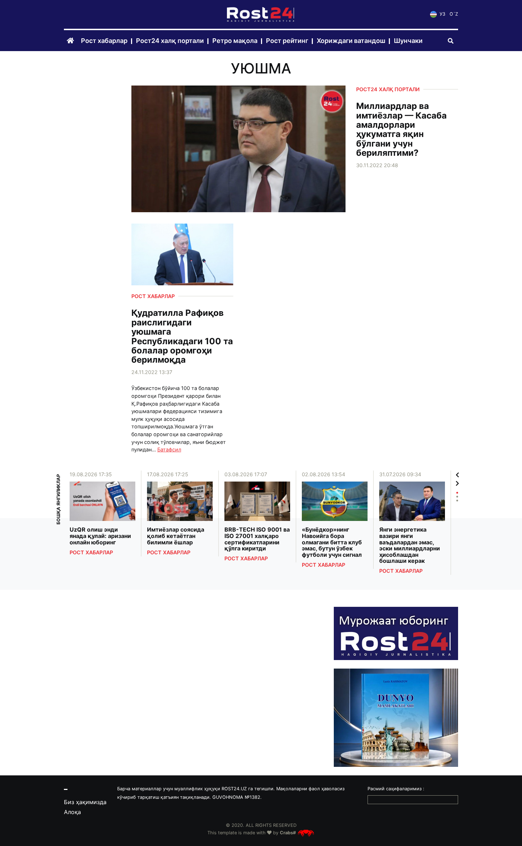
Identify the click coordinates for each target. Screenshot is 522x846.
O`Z (454, 14)
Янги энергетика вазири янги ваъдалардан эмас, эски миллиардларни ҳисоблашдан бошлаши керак (409, 545)
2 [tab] (457, 497)
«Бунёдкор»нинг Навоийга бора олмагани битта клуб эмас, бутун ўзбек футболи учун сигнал (332, 542)
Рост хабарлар (104, 41)
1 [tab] (457, 493)
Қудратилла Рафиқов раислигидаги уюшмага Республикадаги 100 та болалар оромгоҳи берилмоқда (182, 336)
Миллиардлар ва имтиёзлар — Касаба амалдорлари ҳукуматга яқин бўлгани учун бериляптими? (401, 129)
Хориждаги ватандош (351, 41)
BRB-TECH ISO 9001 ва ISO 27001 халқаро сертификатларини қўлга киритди (257, 539)
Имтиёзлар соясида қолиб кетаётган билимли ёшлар (175, 536)
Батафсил (169, 449)
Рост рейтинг (287, 41)
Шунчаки (408, 41)
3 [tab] (457, 500)
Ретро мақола (234, 41)
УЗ (441, 14)
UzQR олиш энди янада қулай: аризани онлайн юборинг (100, 536)
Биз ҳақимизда (85, 802)
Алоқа (72, 811)
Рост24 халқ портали (170, 41)
